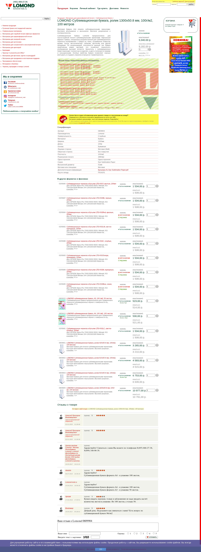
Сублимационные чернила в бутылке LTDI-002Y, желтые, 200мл (91, 184)
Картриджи (6, 50)
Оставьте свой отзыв (79, 409)
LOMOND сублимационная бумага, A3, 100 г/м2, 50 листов (89, 298)
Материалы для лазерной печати (13, 39)
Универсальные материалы (12, 31)
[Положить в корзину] (149, 50)
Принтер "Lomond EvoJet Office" (13, 53)
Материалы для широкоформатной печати (17, 36)
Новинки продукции (9, 25)
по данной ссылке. (84, 123)
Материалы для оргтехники (11, 42)
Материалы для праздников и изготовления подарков (20, 58)
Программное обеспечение (11, 61)
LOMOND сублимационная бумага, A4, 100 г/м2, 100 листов (90, 313)
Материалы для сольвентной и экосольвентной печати (21, 44)
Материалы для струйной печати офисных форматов (21, 34)
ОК (100, 549)
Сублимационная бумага (104, 18)
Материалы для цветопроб (11, 47)
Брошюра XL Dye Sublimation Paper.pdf (113, 170)
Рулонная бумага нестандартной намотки (16, 28)
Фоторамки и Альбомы (10, 64)
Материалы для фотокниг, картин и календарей (18, 55)
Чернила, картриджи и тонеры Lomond (15, 66)
